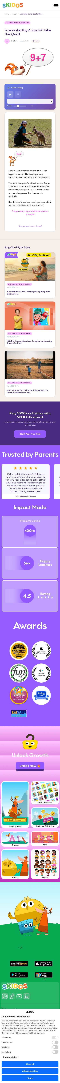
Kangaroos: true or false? (30, 226)
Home (6, 14)
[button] (19, 964)
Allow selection (30, 1071)
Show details (9, 1057)
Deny (30, 1078)
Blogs (14, 14)
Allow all (30, 1064)
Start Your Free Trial (30, 434)
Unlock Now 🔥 (30, 766)
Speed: (9, 106)
